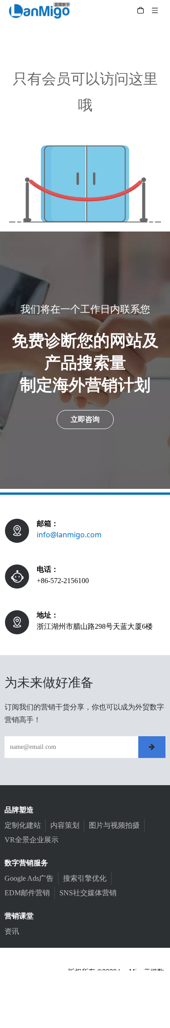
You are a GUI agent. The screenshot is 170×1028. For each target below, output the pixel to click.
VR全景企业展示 (31, 840)
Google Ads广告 (29, 878)
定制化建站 (23, 825)
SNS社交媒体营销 (88, 893)
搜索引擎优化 (85, 878)
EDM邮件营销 (27, 893)
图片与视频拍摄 (114, 825)
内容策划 (64, 825)
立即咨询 (85, 419)
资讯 (12, 931)
